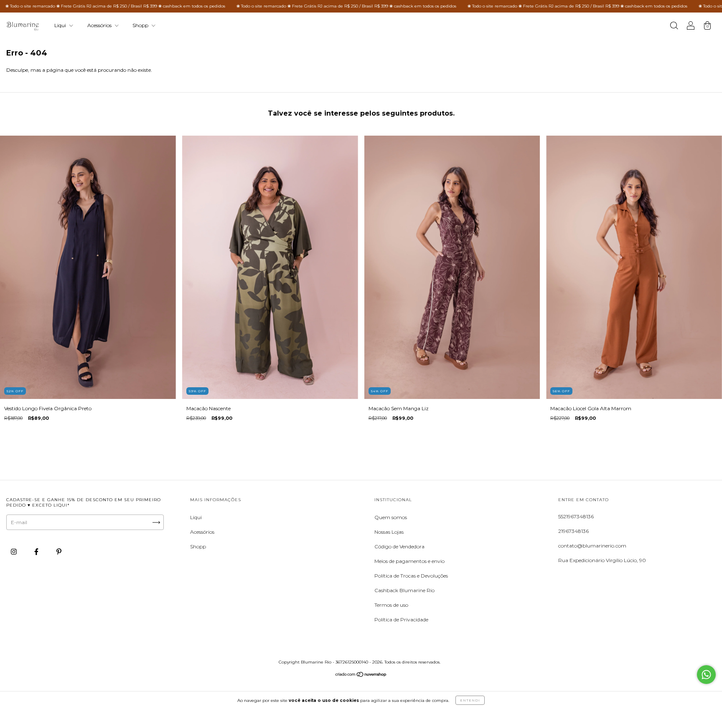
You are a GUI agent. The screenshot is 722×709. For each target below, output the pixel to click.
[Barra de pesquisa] (674, 26)
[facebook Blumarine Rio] (37, 552)
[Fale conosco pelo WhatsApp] (706, 674)
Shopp (141, 25)
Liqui (60, 25)
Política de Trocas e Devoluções (411, 576)
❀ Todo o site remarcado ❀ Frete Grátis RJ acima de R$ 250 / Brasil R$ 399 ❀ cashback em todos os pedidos (299, 6)
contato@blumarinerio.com (592, 545)
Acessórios (100, 25)
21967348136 (573, 531)
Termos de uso (391, 605)
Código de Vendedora (399, 546)
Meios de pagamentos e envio (409, 561)
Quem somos (390, 517)
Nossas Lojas (389, 532)
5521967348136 (576, 516)
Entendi (470, 700)
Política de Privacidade (401, 619)
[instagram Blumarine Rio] (14, 552)
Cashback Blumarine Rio (404, 590)
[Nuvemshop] (361, 675)
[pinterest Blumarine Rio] (58, 552)
